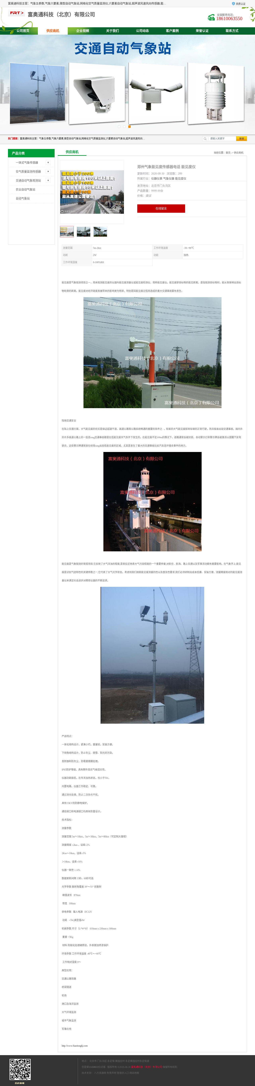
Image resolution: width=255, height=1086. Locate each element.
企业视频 (82, 30)
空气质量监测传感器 (28, 171)
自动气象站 (23, 198)
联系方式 (232, 30)
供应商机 (52, 30)
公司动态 (142, 30)
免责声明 (111, 1073)
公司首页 (23, 30)
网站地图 (134, 1073)
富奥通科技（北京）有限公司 (146, 1067)
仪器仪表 (156, 178)
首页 (228, 152)
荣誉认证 (202, 30)
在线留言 (161, 208)
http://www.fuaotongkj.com (75, 1045)
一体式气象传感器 (27, 162)
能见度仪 (180, 178)
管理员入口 (123, 1073)
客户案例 (172, 30)
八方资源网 (100, 1073)
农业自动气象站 (25, 189)
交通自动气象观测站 (28, 180)
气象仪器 (168, 178)
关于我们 (112, 30)
